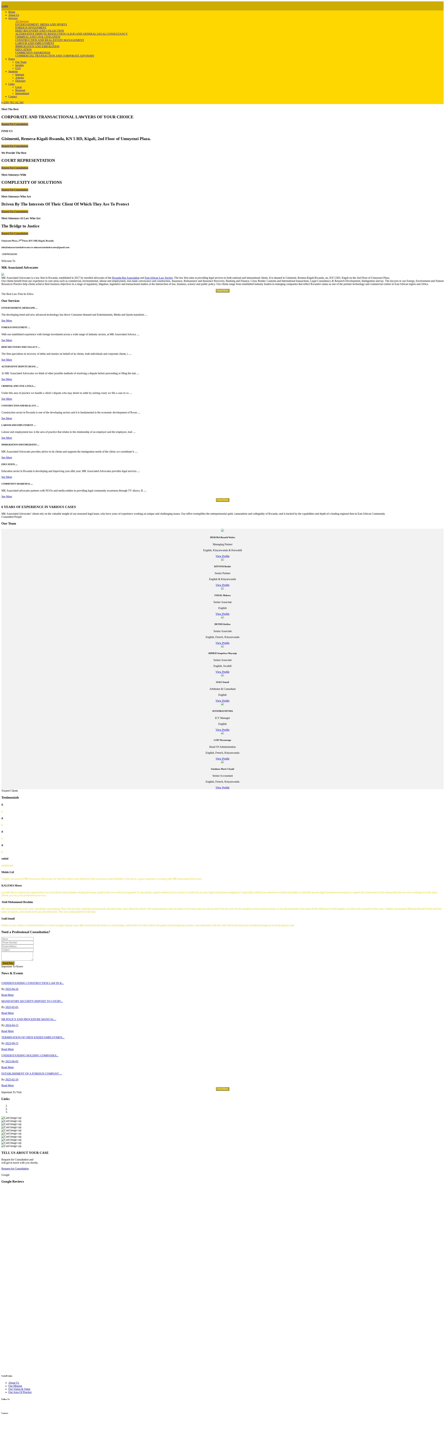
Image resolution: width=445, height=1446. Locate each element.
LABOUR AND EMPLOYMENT (34, 43)
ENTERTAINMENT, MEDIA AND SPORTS (41, 24)
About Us (13, 15)
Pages (11, 58)
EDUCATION (23, 49)
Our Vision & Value (19, 1389)
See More (6, 320)
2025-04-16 (11, 989)
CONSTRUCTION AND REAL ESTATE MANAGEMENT (49, 40)
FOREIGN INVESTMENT (30, 27)
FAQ (18, 68)
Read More (222, 290)
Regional (20, 90)
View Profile (222, 556)
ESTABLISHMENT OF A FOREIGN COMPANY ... (31, 1073)
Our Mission (15, 1385)
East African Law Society (159, 277)
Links (11, 83)
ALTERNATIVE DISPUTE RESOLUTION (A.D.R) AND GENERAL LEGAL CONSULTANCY (71, 33)
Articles (19, 77)
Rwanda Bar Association (125, 277)
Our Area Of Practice (20, 1392)
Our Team (20, 62)
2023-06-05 (11, 1061)
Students (13, 71)
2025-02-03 (11, 1007)
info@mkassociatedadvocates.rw (19, 1432)
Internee (19, 74)
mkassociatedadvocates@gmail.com (21, 1435)
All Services (22, 21)
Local (18, 87)
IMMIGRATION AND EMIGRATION (37, 46)
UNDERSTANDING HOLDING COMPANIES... (29, 1055)
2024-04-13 (11, 1025)
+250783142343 (10, 1426)
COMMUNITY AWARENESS (32, 52)
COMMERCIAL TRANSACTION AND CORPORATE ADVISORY (54, 55)
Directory (20, 80)
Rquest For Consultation (14, 124)
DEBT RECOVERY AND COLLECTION (39, 30)
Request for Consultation (15, 1168)
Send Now (8, 963)
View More (222, 500)
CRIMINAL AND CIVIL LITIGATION (37, 36)
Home (11, 11)
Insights (19, 65)
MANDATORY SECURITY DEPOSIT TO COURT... (32, 1001)
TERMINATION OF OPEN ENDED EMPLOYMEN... (32, 1037)
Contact (12, 96)
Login (4, 6)
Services (13, 18)
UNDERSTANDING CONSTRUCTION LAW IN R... (32, 983)
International (22, 93)
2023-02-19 (11, 1079)
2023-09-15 (11, 1043)
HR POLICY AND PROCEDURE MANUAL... (28, 1019)
